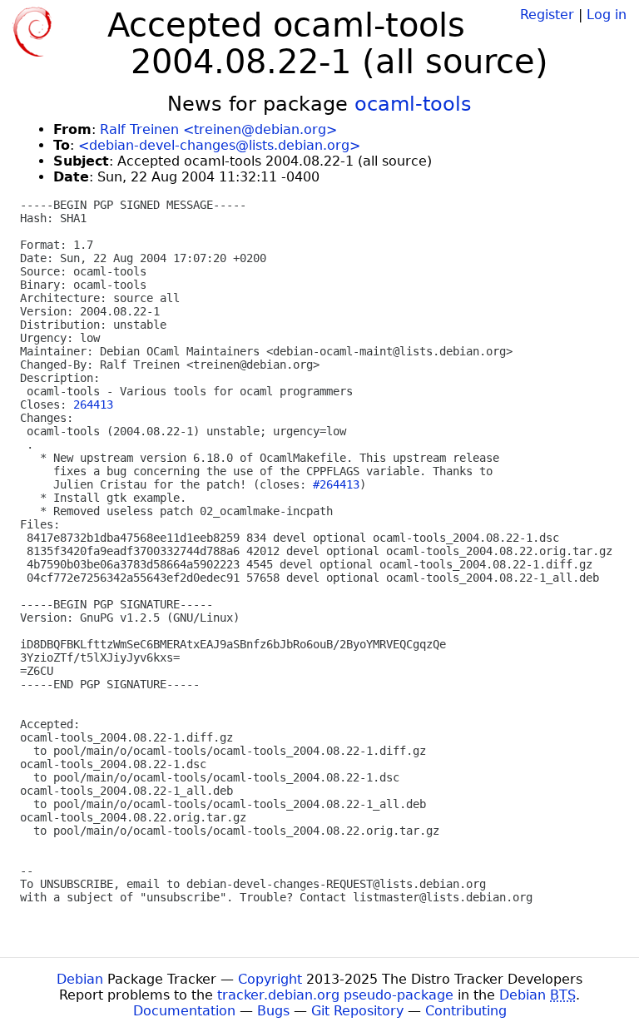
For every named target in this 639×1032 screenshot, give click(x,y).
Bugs (273, 1011)
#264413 (336, 484)
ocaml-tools (413, 104)
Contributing (466, 1011)
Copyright (270, 979)
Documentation (184, 1011)
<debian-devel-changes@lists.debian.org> (219, 145)
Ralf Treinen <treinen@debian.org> (218, 129)
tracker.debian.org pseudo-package (335, 995)
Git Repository (357, 1011)
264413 (93, 404)
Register (547, 14)
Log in (607, 14)
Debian (80, 979)
